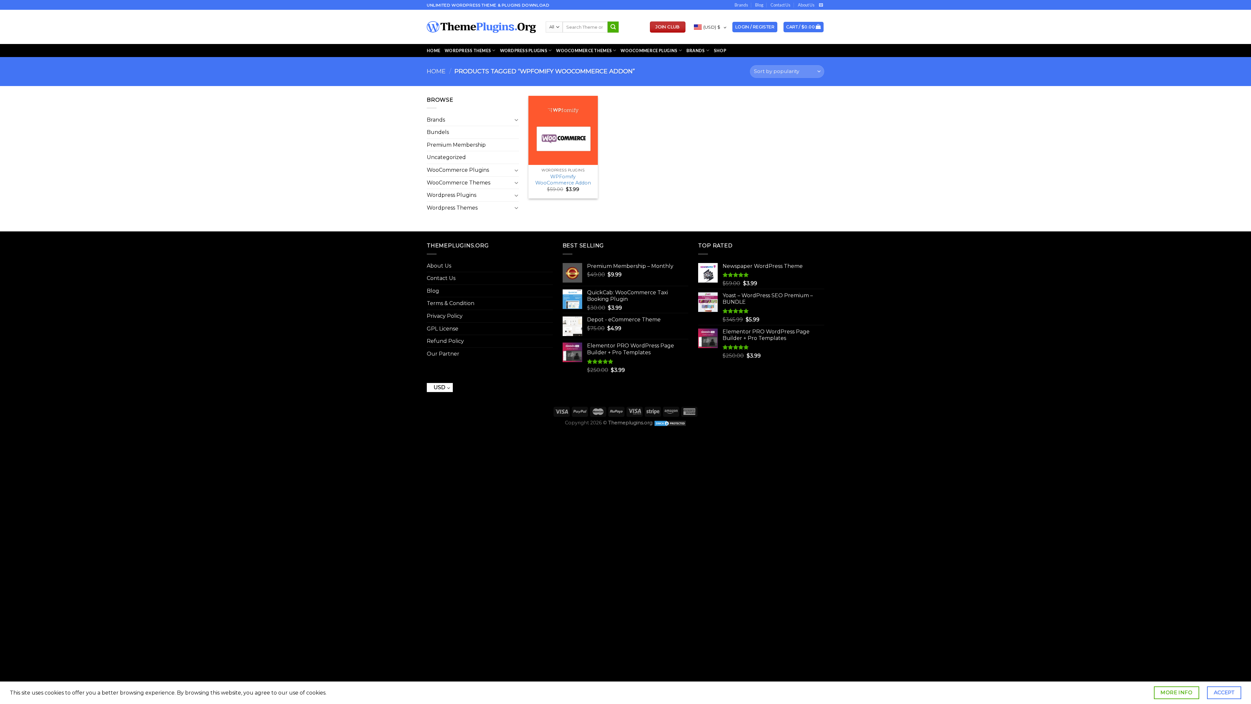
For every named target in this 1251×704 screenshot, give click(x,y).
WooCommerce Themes (584, 50)
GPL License (442, 329)
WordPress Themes (468, 50)
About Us (806, 4)
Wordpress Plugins (451, 195)
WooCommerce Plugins (649, 50)
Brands (741, 4)
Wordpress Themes (452, 208)
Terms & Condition (450, 303)
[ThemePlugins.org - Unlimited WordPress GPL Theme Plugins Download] (481, 27)
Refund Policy (445, 341)
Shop (720, 50)
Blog (759, 4)
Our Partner (443, 354)
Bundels (438, 132)
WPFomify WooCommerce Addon (563, 180)
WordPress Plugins (523, 50)
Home (433, 50)
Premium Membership (456, 145)
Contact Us (780, 4)
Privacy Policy (445, 316)
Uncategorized (446, 157)
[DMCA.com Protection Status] (670, 423)
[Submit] (613, 27)
